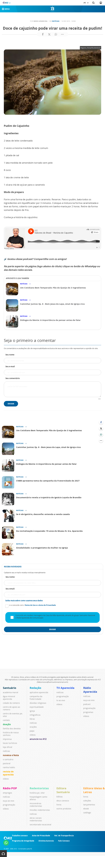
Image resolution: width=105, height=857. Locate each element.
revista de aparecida (8, 773)
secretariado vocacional (40, 824)
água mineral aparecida (9, 697)
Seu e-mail (10, 366)
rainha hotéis (9, 767)
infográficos (35, 715)
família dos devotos (12, 728)
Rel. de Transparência (64, 835)
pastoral (6, 763)
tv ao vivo (60, 700)
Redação (35, 688)
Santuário (9, 688)
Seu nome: (10, 577)
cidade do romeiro (11, 703)
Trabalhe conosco (20, 835)
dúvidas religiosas (38, 703)
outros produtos (63, 808)
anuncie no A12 (38, 739)
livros (58, 804)
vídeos (6, 778)
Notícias (55, 21)
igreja (32, 711)
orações (33, 727)
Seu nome (9, 354)
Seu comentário (12, 378)
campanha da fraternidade (36, 697)
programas (88, 712)
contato (6, 720)
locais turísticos (10, 743)
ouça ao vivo (88, 700)
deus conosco (62, 800)
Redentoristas (39, 788)
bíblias (59, 796)
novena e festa (11, 755)
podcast (87, 704)
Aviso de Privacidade (41, 835)
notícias (6, 751)
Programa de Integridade (23, 841)
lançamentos (89, 804)
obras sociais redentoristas (36, 819)
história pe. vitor (37, 792)
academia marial (10, 692)
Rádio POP (10, 788)
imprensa (7, 739)
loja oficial (7, 747)
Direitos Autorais (46, 841)
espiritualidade (37, 707)
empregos (7, 792)
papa (32, 731)
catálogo (87, 812)
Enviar (11, 403)
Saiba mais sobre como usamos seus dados (24, 600)
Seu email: (10, 588)
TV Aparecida (65, 688)
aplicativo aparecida (39, 692)
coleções (87, 800)
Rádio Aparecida (90, 690)
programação (62, 696)
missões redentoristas (40, 810)
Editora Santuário (63, 790)
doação (7, 724)
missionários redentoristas (36, 804)
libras (32, 719)
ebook (86, 808)
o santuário (8, 759)
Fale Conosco (64, 841)
